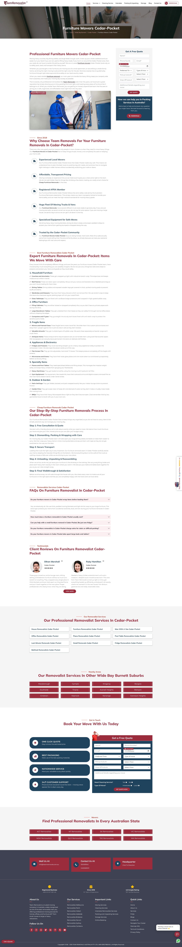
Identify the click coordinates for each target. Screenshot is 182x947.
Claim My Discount (91, 490)
